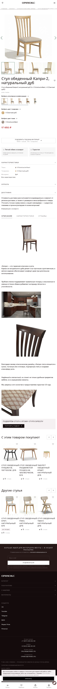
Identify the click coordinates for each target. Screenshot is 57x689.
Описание (6, 216)
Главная (4, 8)
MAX (3, 620)
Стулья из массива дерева (26, 8)
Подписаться (28, 562)
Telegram (4, 615)
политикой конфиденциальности (38, 552)
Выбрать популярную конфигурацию (13, 96)
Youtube (4, 611)
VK (2, 607)
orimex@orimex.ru (28, 656)
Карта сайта (5, 668)
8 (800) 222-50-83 (28, 646)
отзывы (6, 92)
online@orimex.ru (28, 651)
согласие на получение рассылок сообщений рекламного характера (30, 567)
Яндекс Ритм (5, 624)
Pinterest (4, 629)
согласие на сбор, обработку (20, 565)
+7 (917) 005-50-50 (28, 641)
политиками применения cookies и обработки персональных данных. (26, 674)
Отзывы (42, 216)
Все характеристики (8, 177)
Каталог (12, 8)
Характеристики (25, 216)
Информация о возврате (10, 208)
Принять (28, 679)
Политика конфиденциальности (12, 665)
